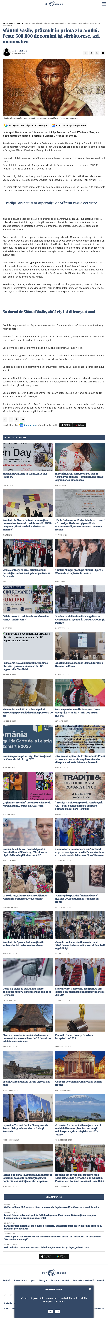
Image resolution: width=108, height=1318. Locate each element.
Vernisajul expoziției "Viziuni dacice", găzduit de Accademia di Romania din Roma (77, 898)
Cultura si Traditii (23, 23)
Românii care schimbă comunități (89, 1280)
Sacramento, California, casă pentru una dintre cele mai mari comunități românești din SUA (79, 991)
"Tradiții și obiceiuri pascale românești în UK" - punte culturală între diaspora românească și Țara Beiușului (79, 805)
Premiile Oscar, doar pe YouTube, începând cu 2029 (74, 1037)
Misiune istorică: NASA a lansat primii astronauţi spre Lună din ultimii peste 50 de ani (28, 712)
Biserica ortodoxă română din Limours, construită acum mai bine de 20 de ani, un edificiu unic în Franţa (27, 1038)
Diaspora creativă (60, 1280)
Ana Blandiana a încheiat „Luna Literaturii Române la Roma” (79, 664)
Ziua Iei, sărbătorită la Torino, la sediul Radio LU (25, 475)
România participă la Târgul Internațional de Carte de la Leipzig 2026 (27, 757)
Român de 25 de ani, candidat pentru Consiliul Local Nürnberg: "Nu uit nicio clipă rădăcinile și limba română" (25, 852)
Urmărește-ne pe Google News (71, 125)
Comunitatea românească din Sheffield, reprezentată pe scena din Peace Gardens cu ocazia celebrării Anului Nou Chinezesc (79, 852)
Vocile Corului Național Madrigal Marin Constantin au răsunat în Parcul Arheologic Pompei (80, 619)
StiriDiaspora (8, 23)
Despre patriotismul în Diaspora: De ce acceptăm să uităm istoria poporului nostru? (77, 712)
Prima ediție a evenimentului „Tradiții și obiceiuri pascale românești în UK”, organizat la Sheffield (25, 666)
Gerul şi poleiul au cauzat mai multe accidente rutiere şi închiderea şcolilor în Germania (27, 991)
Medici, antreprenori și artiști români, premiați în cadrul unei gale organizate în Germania (26, 573)
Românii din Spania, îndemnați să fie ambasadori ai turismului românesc (23, 944)
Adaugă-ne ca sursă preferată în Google (28, 125)
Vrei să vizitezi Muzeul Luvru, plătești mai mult (26, 1083)
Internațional (20, 1280)
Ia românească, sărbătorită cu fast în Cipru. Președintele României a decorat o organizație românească (79, 476)
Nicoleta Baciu (21, 51)
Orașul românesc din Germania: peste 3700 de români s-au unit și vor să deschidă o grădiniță (80, 945)
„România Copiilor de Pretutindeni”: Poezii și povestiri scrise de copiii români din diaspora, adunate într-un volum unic (80, 759)
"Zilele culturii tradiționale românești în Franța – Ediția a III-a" (26, 618)
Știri (33, 1280)
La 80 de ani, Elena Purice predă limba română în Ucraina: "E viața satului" (25, 897)
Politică (6, 1280)
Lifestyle (43, 1280)
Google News (30, 425)
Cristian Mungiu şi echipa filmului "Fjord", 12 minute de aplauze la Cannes (79, 571)
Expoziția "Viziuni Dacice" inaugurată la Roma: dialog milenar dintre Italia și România (25, 1128)
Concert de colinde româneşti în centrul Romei (78, 1083)
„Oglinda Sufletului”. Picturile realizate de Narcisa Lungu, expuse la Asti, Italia (27, 804)
